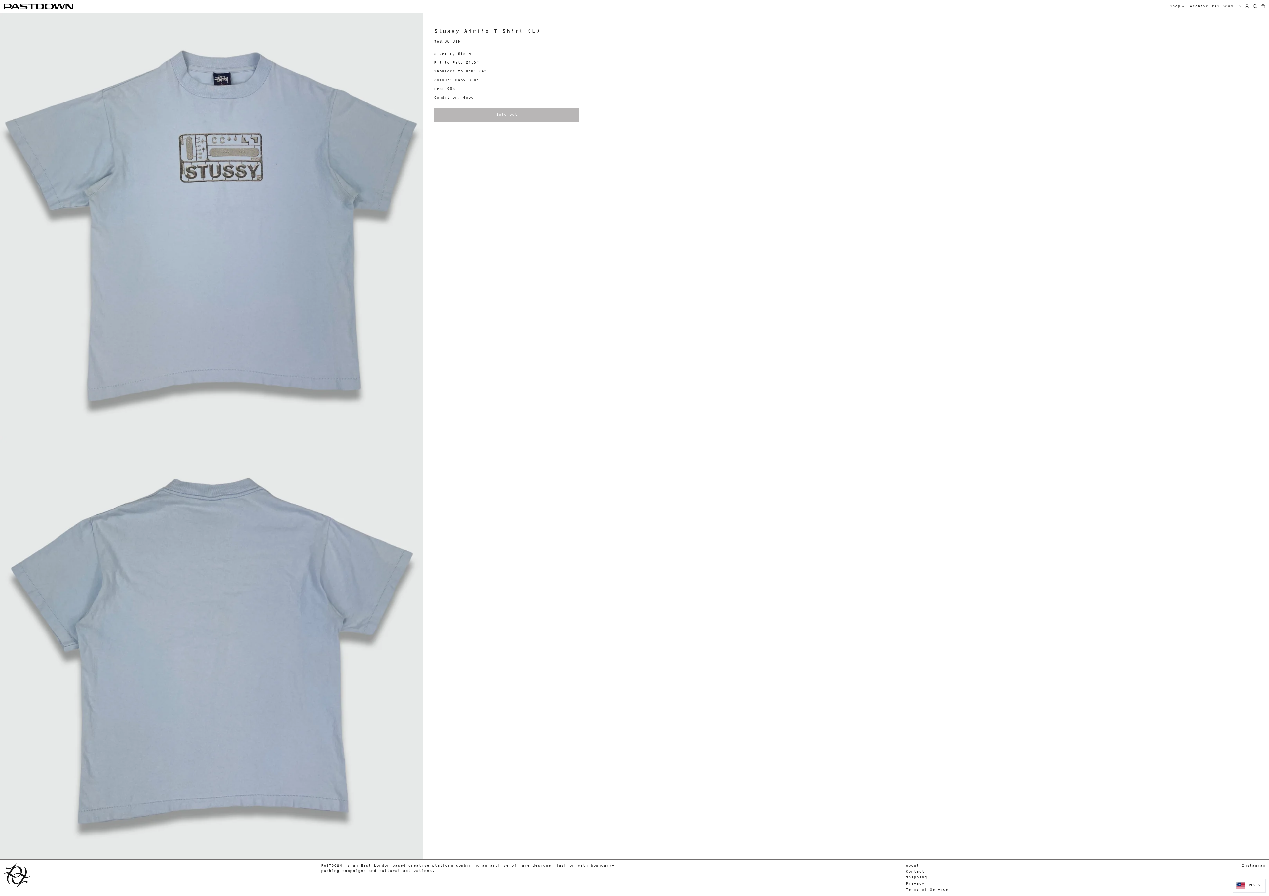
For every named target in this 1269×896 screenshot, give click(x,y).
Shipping (916, 877)
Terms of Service (927, 890)
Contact (915, 872)
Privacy (915, 884)
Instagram (1253, 866)
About (912, 866)
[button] (1263, 6)
